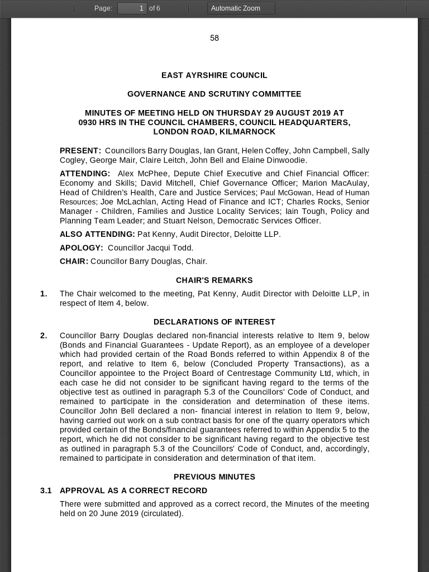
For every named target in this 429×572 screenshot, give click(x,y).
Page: (103, 8)
